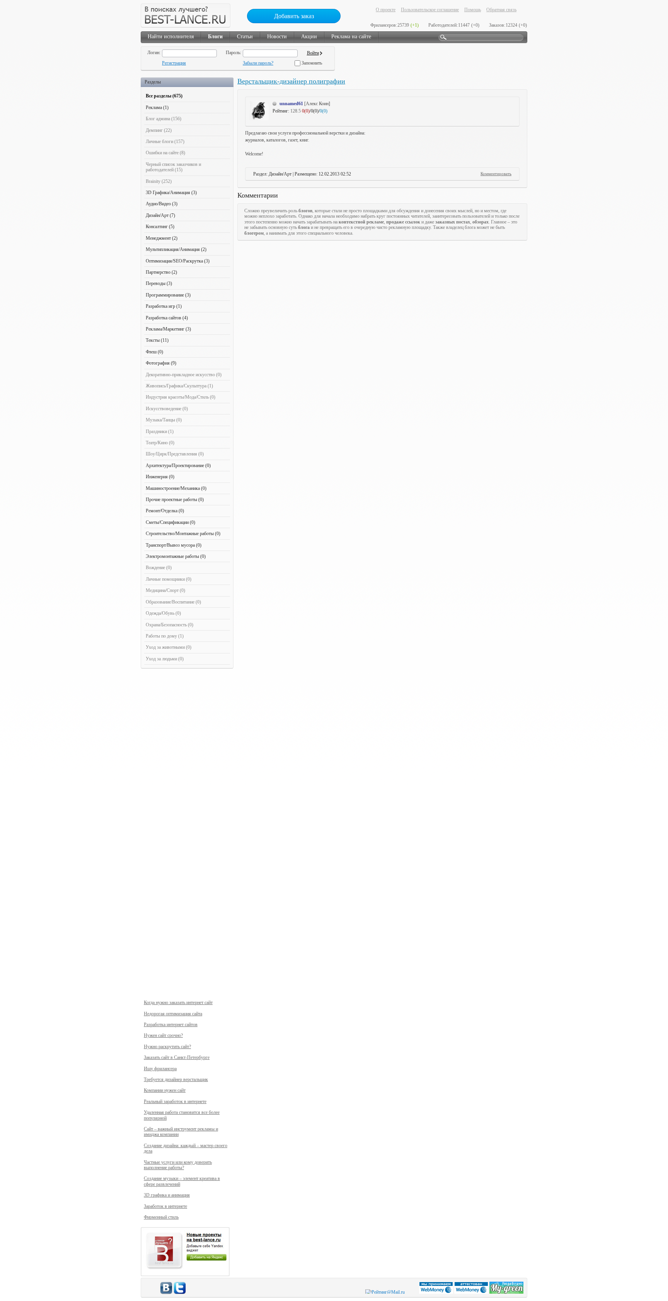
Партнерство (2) (161, 272)
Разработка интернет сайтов (171, 1024)
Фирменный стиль (161, 1217)
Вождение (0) (159, 567)
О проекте (385, 9)
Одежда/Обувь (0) (163, 613)
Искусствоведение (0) (167, 408)
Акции (309, 36)
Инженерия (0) (160, 476)
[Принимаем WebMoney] (436, 1292)
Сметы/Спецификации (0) (170, 522)
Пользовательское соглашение (430, 9)
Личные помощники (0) (168, 579)
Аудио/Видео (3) (161, 203)
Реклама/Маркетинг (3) (168, 329)
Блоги (215, 36)
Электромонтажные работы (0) (176, 556)
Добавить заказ (294, 16)
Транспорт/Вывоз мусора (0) (173, 545)
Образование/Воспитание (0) (173, 602)
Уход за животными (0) (168, 647)
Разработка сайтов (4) (167, 318)
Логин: (153, 52)
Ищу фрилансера (160, 1068)
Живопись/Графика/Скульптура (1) (179, 386)
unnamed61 (291, 103)
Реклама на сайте (351, 36)
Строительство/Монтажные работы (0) (183, 533)
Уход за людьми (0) (165, 659)
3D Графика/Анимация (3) (171, 192)
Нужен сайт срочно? (163, 1035)
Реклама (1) (157, 107)
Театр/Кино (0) (160, 442)
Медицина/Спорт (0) (165, 590)
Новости (277, 36)
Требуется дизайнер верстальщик (176, 1079)
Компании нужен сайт (165, 1090)
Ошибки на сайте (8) (165, 152)
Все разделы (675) (164, 96)
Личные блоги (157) (165, 141)
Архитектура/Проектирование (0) (178, 465)
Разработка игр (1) (164, 306)
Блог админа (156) (163, 118)
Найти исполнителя (171, 36)
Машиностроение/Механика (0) (176, 488)
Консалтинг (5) (160, 226)
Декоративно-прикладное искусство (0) (184, 374)
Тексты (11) (157, 340)
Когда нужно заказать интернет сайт (178, 1002)
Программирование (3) (168, 295)
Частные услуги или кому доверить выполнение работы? (178, 1164)
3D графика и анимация (167, 1195)
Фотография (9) (161, 363)
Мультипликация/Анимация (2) (176, 249)
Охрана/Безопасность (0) (169, 624)
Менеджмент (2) (161, 238)
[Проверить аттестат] (471, 1292)
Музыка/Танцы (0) (164, 420)
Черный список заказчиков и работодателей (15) (173, 167)
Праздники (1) (160, 431)
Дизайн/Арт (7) (160, 215)
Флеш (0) (154, 352)
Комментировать (496, 173)
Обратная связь (501, 9)
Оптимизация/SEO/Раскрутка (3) (178, 261)
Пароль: (233, 52)
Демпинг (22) (159, 130)
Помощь (472, 9)
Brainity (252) (159, 181)
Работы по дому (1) (165, 636)
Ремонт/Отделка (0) (165, 510)
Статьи (245, 36)
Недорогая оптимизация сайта (173, 1013)
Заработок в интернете (165, 1206)
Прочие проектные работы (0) (175, 499)
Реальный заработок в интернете (175, 1101)
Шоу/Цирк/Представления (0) (175, 454)
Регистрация (174, 63)
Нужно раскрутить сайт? (167, 1046)
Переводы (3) (159, 283)
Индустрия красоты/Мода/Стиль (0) (180, 397)
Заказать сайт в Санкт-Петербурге (177, 1057)
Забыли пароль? (258, 63)
